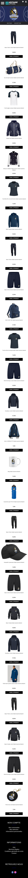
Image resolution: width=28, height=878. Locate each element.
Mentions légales (14, 849)
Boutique (9, 23)
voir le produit (14, 56)
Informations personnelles (14, 831)
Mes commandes (14, 827)
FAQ (14, 847)
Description (17, 23)
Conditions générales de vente (14, 851)
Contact (14, 853)
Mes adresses (14, 829)
